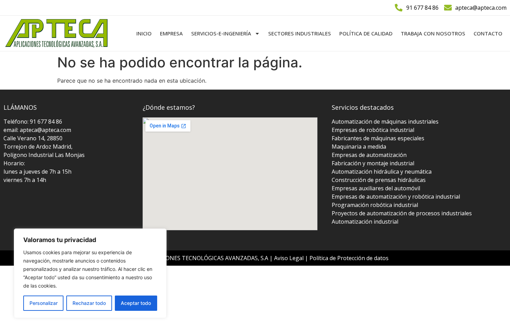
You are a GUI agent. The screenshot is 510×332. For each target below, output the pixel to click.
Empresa (171, 33)
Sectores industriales (299, 33)
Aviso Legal (289, 258)
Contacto (488, 33)
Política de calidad (365, 33)
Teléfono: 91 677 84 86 (32, 121)
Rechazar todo (89, 303)
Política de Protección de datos (349, 258)
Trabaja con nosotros (433, 33)
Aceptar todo (136, 303)
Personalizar (43, 303)
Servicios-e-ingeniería (221, 33)
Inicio (144, 33)
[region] (90, 273)
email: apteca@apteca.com (37, 130)
